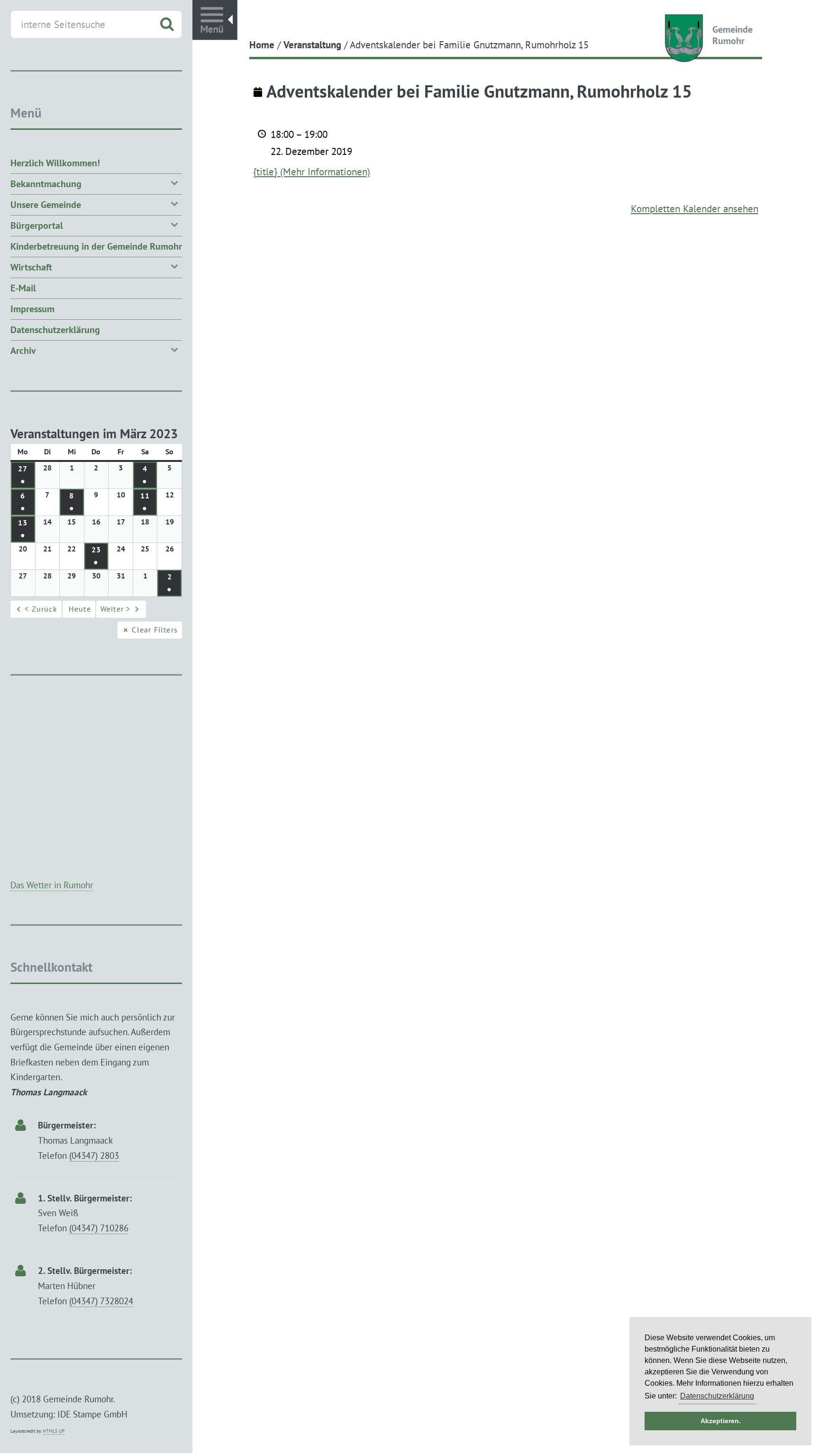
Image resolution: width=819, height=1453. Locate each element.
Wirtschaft (31, 267)
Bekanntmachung (46, 184)
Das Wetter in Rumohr (51, 885)
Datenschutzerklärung (55, 330)
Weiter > (115, 609)
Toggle (214, 20)
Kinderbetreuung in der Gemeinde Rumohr (96, 246)
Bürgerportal (36, 225)
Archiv (23, 350)
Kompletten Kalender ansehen (694, 208)
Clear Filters (155, 629)
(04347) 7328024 (101, 1301)
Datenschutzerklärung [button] (717, 1396)
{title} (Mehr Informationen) (311, 171)
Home (261, 44)
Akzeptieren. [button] (721, 1421)
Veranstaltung (312, 44)
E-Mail (23, 288)
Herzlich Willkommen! (55, 163)
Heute (80, 609)
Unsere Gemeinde (45, 205)
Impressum (32, 309)
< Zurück (41, 609)
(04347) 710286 (98, 1228)
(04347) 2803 (94, 1155)
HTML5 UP (54, 1431)
